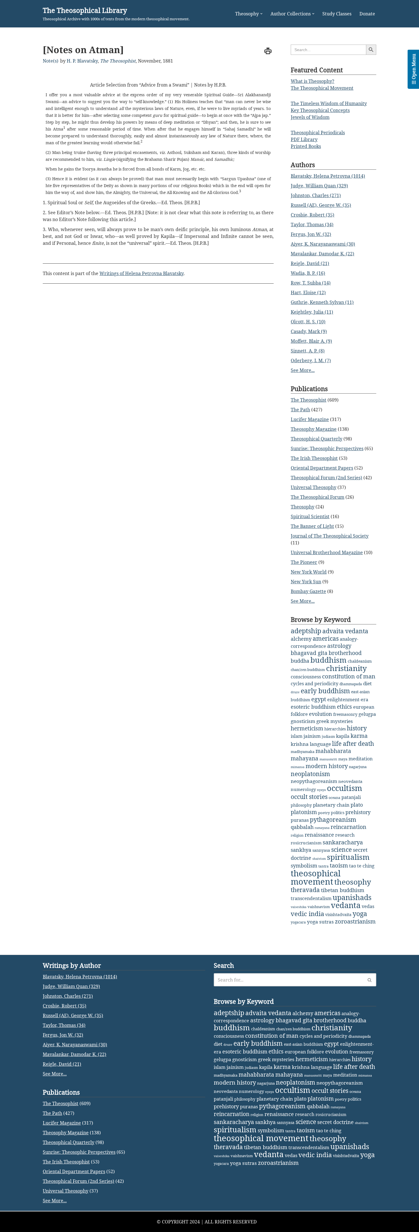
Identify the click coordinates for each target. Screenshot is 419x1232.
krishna (300, 744)
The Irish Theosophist (314, 458)
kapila (342, 736)
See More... (303, 370)
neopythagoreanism (314, 781)
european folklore (304, 1052)
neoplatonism (310, 774)
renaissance (319, 834)
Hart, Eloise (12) (308, 292)
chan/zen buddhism (308, 669)
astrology (339, 646)
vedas (368, 906)
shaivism (319, 859)
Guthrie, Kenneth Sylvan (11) (322, 302)
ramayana (322, 828)
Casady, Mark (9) (309, 331)
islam (296, 736)
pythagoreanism (333, 820)
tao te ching (362, 865)
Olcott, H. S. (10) (308, 321)
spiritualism (348, 857)
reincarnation (348, 827)
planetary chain (331, 805)
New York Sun (306, 581)
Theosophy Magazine (314, 429)
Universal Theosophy (313, 487)
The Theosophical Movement (322, 88)
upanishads (352, 897)
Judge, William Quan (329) (319, 186)
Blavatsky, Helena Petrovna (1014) (328, 176)
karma (359, 736)
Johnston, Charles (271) (316, 195)
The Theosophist (118, 61)
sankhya (301, 849)
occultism (344, 788)
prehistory (358, 812)
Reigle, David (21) (310, 263)
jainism (312, 736)
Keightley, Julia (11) (312, 312)
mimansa (297, 767)
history (357, 728)
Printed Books (306, 146)
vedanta (346, 905)
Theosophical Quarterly (316, 439)
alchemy (301, 638)
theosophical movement (316, 877)
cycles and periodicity (314, 683)
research (345, 835)
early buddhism (325, 690)
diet (367, 683)
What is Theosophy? (312, 81)
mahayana (304, 758)
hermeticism (307, 728)
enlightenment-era (347, 699)
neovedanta (350, 781)
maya (342, 759)
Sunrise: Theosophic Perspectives (327, 448)
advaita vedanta (345, 631)
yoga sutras (320, 921)
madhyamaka (302, 751)
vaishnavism (319, 906)
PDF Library (304, 139)
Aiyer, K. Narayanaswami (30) (323, 244)
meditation (361, 759)
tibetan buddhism (342, 890)
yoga (360, 913)
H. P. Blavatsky (82, 61)
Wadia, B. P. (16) (308, 273)
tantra (323, 866)
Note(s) (50, 61)
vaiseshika (298, 907)
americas (326, 638)
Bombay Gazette (308, 591)
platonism (304, 812)
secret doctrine (335, 1121)
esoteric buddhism (313, 706)
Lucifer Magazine (310, 419)
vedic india (307, 914)
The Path (300, 409)
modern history (327, 766)
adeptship (306, 630)
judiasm (328, 736)
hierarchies (335, 729)
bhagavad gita (309, 652)
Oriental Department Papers (322, 468)
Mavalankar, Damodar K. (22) (322, 254)
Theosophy (302, 507)
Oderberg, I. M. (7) (311, 360)
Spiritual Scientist (310, 516)
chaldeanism (360, 661)
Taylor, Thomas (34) (312, 224)
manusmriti (328, 759)
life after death (353, 744)
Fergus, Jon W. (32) (311, 234)
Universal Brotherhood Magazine (327, 552)
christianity (346, 668)
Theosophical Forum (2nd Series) (326, 477)
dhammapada (350, 684)
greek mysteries (334, 721)
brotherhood (345, 652)
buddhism (328, 660)
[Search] (369, 979)
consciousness (306, 676)
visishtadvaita (338, 914)
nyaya (321, 790)
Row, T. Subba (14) (311, 283)
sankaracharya (343, 842)
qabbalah (302, 827)
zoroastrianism (355, 921)
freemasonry (345, 714)
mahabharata (333, 751)
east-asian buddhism (303, 1044)
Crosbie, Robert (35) (312, 215)
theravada (305, 890)
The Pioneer (304, 562)
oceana (334, 797)
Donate (367, 14)
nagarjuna (358, 766)
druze (295, 692)
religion (297, 835)
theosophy (352, 882)
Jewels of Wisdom (310, 117)
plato (357, 804)
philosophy (301, 805)
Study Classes (336, 14)
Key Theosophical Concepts (320, 110)
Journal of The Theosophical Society (330, 536)
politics (337, 812)
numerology (303, 789)
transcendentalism (311, 898)
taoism (339, 865)
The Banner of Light (312, 526)
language (320, 744)
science (341, 849)
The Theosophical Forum (317, 497)
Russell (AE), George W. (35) (321, 205)
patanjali (351, 797)
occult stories (309, 797)
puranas (300, 820)
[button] (261, 14)
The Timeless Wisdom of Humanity (329, 103)
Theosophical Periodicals (318, 132)
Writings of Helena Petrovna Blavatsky (141, 273)
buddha (300, 660)
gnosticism (303, 721)
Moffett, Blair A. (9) (311, 341)
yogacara (298, 922)
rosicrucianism (306, 843)
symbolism (304, 865)
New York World (309, 572)
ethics (344, 706)
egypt (318, 699)
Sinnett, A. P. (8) (308, 351)
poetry (324, 812)
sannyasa (321, 850)
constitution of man (348, 676)
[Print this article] (268, 51)
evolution (320, 713)
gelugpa (367, 714)
